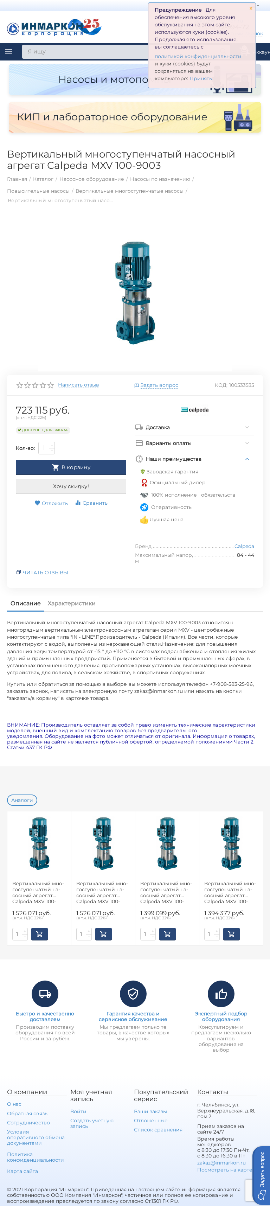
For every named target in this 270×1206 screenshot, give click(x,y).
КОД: (221, 385)
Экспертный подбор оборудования (221, 1016)
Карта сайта (22, 1171)
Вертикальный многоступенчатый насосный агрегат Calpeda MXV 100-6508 (38, 892)
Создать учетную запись (92, 1123)
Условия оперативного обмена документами (36, 1137)
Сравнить (95, 503)
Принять (200, 78)
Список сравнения (158, 1130)
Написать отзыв (78, 385)
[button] (261, 1175)
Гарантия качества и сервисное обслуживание (133, 1016)
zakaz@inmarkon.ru (221, 1163)
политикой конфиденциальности (198, 56)
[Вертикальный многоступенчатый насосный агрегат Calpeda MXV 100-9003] (135, 292)
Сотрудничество (28, 1122)
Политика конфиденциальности (35, 1157)
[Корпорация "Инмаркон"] (54, 26)
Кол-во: (25, 448)
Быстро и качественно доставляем (45, 1016)
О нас (14, 1104)
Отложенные (151, 1120)
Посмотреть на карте (224, 1170)
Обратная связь (27, 1113)
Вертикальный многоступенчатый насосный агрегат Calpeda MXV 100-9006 (230, 892)
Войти (78, 1111)
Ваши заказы (150, 1111)
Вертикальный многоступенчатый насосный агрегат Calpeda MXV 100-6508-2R (102, 892)
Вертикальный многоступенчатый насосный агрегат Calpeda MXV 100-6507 (166, 892)
